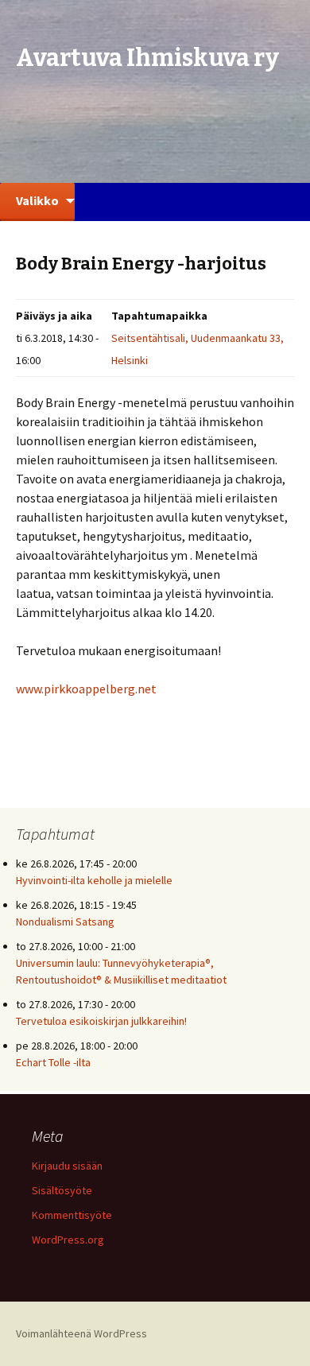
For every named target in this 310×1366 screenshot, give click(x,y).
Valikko (37, 200)
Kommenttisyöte (72, 1215)
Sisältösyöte (62, 1190)
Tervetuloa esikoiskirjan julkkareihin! (101, 1021)
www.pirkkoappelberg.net (86, 689)
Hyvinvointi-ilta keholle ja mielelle (94, 880)
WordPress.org (68, 1239)
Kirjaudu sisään (67, 1165)
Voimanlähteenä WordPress (81, 1333)
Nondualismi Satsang (65, 921)
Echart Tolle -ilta (53, 1062)
